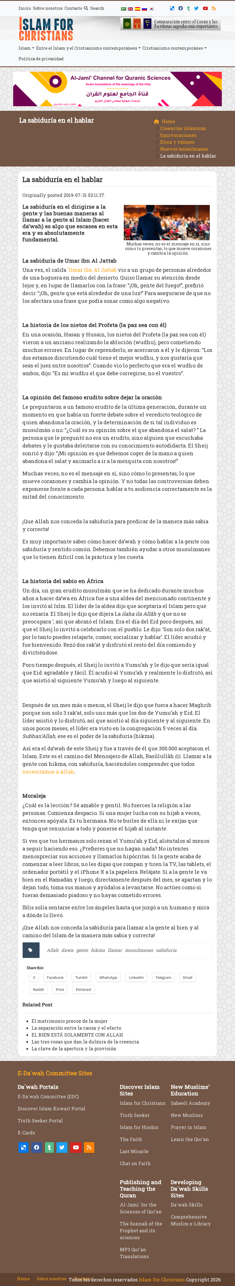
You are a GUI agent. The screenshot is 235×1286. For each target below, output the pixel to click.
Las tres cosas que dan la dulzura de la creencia (85, 1042)
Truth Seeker (135, 1115)
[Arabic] (123, 8)
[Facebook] (181, 7)
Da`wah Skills (186, 1205)
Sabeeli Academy (190, 1103)
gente (82, 950)
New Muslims (187, 1115)
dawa (67, 950)
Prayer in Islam (188, 1127)
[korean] (151, 8)
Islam (25, 48)
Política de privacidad (41, 58)
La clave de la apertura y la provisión (74, 1048)
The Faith (131, 1139)
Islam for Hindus (139, 1127)
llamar (115, 950)
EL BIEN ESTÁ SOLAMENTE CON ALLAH (77, 1035)
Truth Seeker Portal (40, 1120)
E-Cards (26, 1133)
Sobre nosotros (48, 8)
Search (96, 8)
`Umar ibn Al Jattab (92, 269)
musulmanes (139, 950)
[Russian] (144, 8)
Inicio (25, 8)
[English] (130, 8)
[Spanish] (137, 8)
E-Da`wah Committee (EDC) (48, 1096)
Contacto (73, 8)
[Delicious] (173, 7)
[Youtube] (206, 7)
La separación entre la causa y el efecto (76, 1028)
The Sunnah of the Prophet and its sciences (141, 1230)
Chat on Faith (135, 1163)
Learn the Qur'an (190, 1139)
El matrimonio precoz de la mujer (69, 1021)
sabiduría (166, 950)
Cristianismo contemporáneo (172, 48)
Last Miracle (134, 1151)
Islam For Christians (162, 1280)
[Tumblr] (189, 7)
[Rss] (214, 7)
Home (23, 1278)
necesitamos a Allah (48, 771)
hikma (98, 950)
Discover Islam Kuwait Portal (51, 1108)
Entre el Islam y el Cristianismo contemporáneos (86, 48)
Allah (52, 950)
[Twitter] (197, 7)
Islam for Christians (142, 1103)
